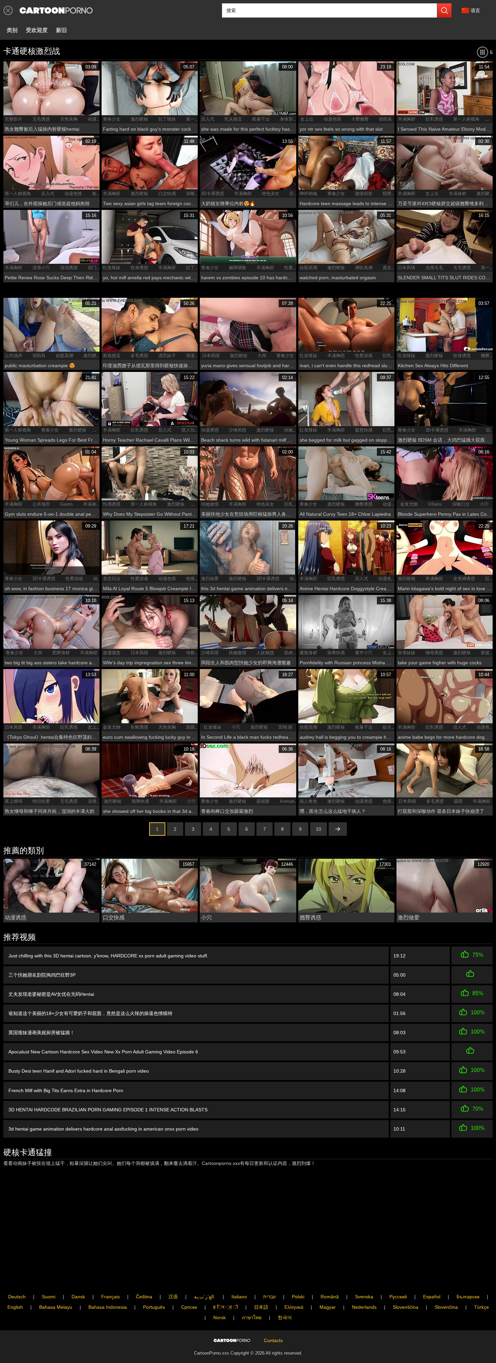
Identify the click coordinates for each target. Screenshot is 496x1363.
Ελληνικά (293, 1307)
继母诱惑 (434, 652)
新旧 (61, 30)
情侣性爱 (41, 801)
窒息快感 (364, 430)
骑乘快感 (336, 652)
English (15, 1307)
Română (330, 1296)
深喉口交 (194, 193)
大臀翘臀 (360, 119)
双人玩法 (190, 430)
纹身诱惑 (139, 267)
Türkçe (481, 1307)
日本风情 (406, 267)
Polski (298, 1296)
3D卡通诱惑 (212, 193)
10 (318, 829)
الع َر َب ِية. (204, 1296)
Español (431, 1296)
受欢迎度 (37, 30)
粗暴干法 (261, 119)
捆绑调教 (237, 267)
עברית (269, 1296)
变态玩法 (111, 578)
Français (110, 1296)
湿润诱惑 (69, 267)
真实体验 (391, 267)
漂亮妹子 (167, 355)
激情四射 (364, 193)
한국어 (285, 1317)
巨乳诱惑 (434, 119)
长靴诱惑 (139, 727)
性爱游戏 (293, 267)
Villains (435, 504)
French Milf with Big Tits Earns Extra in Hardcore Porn (65, 1090)
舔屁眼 (263, 801)
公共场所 (13, 355)
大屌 (261, 355)
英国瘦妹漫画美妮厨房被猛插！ (41, 1032)
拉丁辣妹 (167, 119)
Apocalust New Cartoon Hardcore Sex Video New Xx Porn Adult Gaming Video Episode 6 (103, 1051)
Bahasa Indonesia (107, 1307)
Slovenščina (405, 1307)
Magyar (328, 1307)
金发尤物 (409, 504)
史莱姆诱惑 (464, 578)
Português (154, 1307)
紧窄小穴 (364, 652)
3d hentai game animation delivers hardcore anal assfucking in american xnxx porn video (103, 1129)
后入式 (207, 119)
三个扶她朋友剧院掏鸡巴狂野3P (42, 975)
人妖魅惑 (265, 652)
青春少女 (111, 119)
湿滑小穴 (41, 267)
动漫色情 (96, 119)
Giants (66, 504)
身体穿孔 (288, 119)
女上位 (306, 119)
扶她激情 (293, 430)
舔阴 (458, 801)
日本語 (261, 1307)
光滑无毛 (434, 267)
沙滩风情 (237, 430)
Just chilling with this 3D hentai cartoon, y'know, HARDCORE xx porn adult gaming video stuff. (108, 955)
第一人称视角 (466, 119)
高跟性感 (194, 727)
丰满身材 (457, 193)
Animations (291, 801)
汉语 (173, 1296)
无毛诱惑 (41, 119)
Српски (189, 1307)
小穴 (484, 504)
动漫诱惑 (210, 430)
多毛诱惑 (139, 355)
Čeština (144, 1296)
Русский (398, 1296)
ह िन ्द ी (225, 1307)
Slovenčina (446, 1307)
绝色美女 (270, 193)
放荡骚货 (111, 652)
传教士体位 (197, 652)
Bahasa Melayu (55, 1307)
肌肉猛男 (293, 652)
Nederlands (364, 1307)
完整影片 (13, 119)
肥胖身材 (61, 652)
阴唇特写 (391, 193)
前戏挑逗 (111, 355)
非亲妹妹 (406, 652)
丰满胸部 (406, 119)
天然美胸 (69, 119)
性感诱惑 (111, 504)
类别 (12, 30)
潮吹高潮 (364, 267)
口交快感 (167, 193)
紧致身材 (308, 652)
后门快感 (96, 267)
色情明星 (391, 801)
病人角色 (308, 801)
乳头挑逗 (233, 119)
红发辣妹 (111, 267)
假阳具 (385, 119)
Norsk (219, 1317)
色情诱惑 (194, 578)
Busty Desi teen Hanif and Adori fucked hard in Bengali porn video (78, 1071)
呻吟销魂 (308, 193)
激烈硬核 (139, 119)
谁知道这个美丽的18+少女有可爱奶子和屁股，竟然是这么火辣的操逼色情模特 (90, 1013)
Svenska (364, 1296)
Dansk (78, 1296)
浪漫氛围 (194, 355)
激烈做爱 (210, 578)
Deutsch (17, 1296)
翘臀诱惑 (364, 504)
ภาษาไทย (251, 1317)
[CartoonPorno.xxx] (56, 10)
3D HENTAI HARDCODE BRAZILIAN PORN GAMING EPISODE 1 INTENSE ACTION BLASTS (108, 1109)
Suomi (48, 1296)
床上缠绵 (13, 801)
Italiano (239, 1296)
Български (468, 1296)
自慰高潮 (308, 267)
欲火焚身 (391, 727)
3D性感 (285, 727)
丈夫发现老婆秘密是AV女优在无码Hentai (51, 994)
